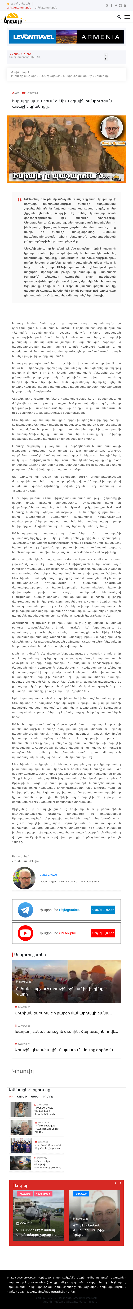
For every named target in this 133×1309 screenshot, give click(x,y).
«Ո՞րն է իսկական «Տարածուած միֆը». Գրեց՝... (47, 1129)
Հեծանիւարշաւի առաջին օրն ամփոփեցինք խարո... (59, 991)
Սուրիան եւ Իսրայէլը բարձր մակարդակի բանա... (63, 1013)
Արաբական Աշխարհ (88, 1193)
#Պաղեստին (83, 1200)
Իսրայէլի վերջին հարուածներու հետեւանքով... (86, 1230)
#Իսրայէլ (112, 1193)
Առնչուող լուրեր (30, 955)
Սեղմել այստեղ (103, 909)
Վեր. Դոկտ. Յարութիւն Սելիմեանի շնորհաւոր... (49, 1147)
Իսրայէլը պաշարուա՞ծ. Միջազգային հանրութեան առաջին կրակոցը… (60, 75)
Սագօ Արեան (48, 874)
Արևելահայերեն (46, 7)
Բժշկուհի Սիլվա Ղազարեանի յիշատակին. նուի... (45, 1111)
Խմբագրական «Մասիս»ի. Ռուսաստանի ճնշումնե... (48, 1164)
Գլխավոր (20, 72)
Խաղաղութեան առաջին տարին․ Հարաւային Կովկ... (66, 1031)
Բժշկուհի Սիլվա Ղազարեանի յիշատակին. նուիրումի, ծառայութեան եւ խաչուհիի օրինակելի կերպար (55, 58)
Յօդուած (25, 1193)
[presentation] (106, 55)
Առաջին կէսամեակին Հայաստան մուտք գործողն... (65, 1050)
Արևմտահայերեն (19, 7)
